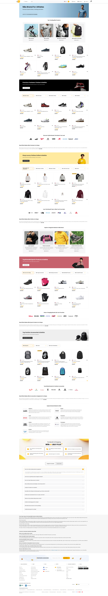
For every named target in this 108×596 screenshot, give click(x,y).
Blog (31, 577)
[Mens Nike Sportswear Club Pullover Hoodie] (45, 177)
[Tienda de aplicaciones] (80, 569)
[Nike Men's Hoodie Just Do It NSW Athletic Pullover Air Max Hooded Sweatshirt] (80, 177)
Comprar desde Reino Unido (31, 589)
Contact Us (21, 568)
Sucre (67, 574)
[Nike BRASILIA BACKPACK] (45, 371)
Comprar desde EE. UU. (22, 589)
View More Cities (68, 578)
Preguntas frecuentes (34, 572)
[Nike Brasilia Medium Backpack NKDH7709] (80, 371)
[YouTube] (79, 592)
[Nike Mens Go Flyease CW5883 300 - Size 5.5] (28, 50)
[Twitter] (81, 592)
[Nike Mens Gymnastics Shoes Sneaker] (80, 105)
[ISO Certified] (27, 585)
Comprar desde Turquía (70, 589)
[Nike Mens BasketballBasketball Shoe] (45, 105)
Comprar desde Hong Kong (47, 589)
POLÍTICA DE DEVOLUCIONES (35, 571)
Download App (33, 567)
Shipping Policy (21, 577)
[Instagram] (77, 592)
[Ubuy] (18, 1)
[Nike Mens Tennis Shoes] (45, 120)
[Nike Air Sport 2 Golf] (28, 66)
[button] (74, 1)
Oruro (67, 572)
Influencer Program (55, 550)
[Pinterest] (82, 592)
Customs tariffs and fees (23, 575)
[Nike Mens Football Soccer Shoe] (62, 282)
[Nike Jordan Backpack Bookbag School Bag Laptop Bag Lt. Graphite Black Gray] (80, 50)
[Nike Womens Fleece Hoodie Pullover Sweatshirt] (80, 194)
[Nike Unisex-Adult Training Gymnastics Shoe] (28, 282)
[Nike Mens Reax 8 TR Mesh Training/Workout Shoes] (28, 297)
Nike (35, 55)
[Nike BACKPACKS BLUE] (62, 371)
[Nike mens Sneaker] (45, 50)
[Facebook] (76, 592)
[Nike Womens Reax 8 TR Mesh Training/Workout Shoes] (80, 297)
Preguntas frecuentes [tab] (50, 463)
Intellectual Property (22, 571)
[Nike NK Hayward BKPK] (63, 50)
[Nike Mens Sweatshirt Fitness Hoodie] (62, 177)
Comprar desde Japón (39, 589)
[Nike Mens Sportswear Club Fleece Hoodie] (45, 194)
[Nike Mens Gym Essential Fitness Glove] (45, 297)
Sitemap (20, 572)
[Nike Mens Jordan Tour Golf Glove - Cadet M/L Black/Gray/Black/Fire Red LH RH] (45, 66)
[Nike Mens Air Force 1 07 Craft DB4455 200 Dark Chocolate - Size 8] (62, 120)
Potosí (67, 575)
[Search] (68, 1)
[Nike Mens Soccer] (63, 66)
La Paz (67, 568)
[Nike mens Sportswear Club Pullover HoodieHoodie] (28, 177)
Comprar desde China (63, 589)
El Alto (67, 571)
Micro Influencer (21, 578)
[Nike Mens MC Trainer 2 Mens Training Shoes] (80, 282)
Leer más (40, 148)
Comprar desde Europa (78, 589)
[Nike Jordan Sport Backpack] (80, 354)
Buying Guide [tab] (59, 463)
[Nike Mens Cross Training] (62, 297)
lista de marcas (33, 568)
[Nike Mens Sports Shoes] (62, 105)
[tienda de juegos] (85, 569)
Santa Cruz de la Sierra (69, 567)
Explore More (31, 40)
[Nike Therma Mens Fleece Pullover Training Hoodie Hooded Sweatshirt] (28, 194)
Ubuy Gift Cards (33, 575)
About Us (20, 567)
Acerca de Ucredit (34, 574)
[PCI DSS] (21, 585)
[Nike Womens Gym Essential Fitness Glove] (45, 282)
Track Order (21, 574)
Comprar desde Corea (55, 589)
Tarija (67, 577)
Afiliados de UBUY (33, 578)
